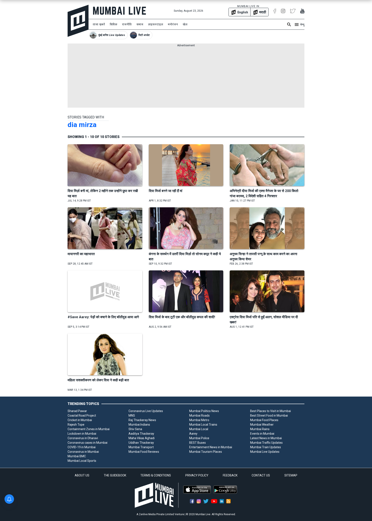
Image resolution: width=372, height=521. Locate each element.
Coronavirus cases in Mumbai (87, 442)
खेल (185, 24)
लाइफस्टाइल (155, 24)
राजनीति (127, 24)
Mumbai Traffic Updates (266, 442)
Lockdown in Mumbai (82, 433)
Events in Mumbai (262, 433)
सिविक (113, 24)
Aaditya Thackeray (141, 433)
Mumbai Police (199, 438)
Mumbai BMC (77, 456)
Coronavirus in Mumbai (83, 451)
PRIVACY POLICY (196, 475)
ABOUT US (82, 475)
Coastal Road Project (82, 415)
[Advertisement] (186, 77)
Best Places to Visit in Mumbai (270, 411)
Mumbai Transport (141, 447)
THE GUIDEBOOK (115, 475)
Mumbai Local (198, 429)
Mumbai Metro (199, 420)
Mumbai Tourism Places (205, 451)
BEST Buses (197, 442)
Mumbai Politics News (204, 411)
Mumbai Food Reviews (144, 451)
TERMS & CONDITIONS (155, 475)
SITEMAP (290, 475)
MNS (132, 415)
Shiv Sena (135, 429)
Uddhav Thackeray (141, 442)
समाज (139, 24)
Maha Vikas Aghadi (142, 438)
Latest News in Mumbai (266, 438)
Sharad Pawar (77, 411)
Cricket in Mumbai (80, 420)
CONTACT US (261, 475)
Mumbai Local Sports (82, 460)
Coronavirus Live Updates (146, 411)
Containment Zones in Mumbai (89, 429)
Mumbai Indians (139, 424)
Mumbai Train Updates (265, 447)
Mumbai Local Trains (203, 424)
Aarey (193, 433)
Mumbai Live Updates (264, 451)
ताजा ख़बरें (99, 24)
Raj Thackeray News (142, 420)
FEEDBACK (230, 475)
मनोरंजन (173, 24)
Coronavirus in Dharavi (83, 438)
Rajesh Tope (76, 424)
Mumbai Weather (262, 424)
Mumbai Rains (260, 429)
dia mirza (82, 125)
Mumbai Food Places (264, 420)
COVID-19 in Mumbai (82, 447)
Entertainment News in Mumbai (210, 447)
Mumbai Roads (199, 415)
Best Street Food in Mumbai (269, 415)
